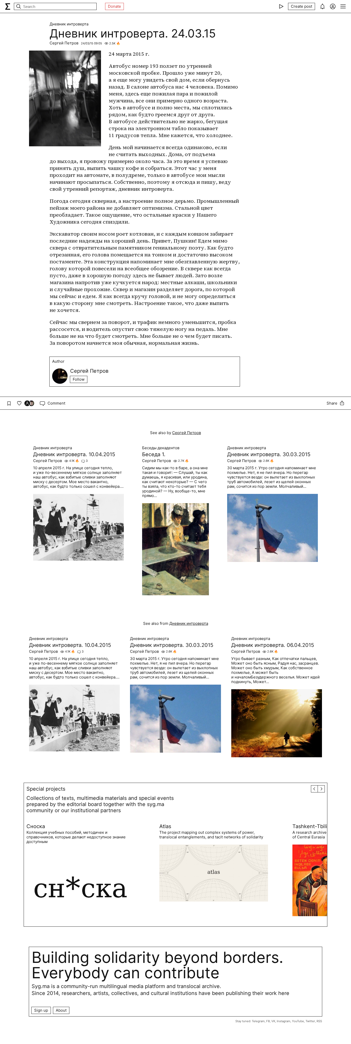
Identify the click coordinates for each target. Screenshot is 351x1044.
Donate (114, 6)
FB (268, 1021)
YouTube (298, 1021)
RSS (319, 1021)
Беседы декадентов (160, 448)
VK (273, 1021)
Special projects (45, 789)
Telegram (258, 1021)
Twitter (310, 1021)
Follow (79, 379)
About (61, 1010)
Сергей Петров (64, 43)
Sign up (41, 1010)
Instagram (283, 1021)
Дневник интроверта (69, 24)
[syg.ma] (7, 6)
